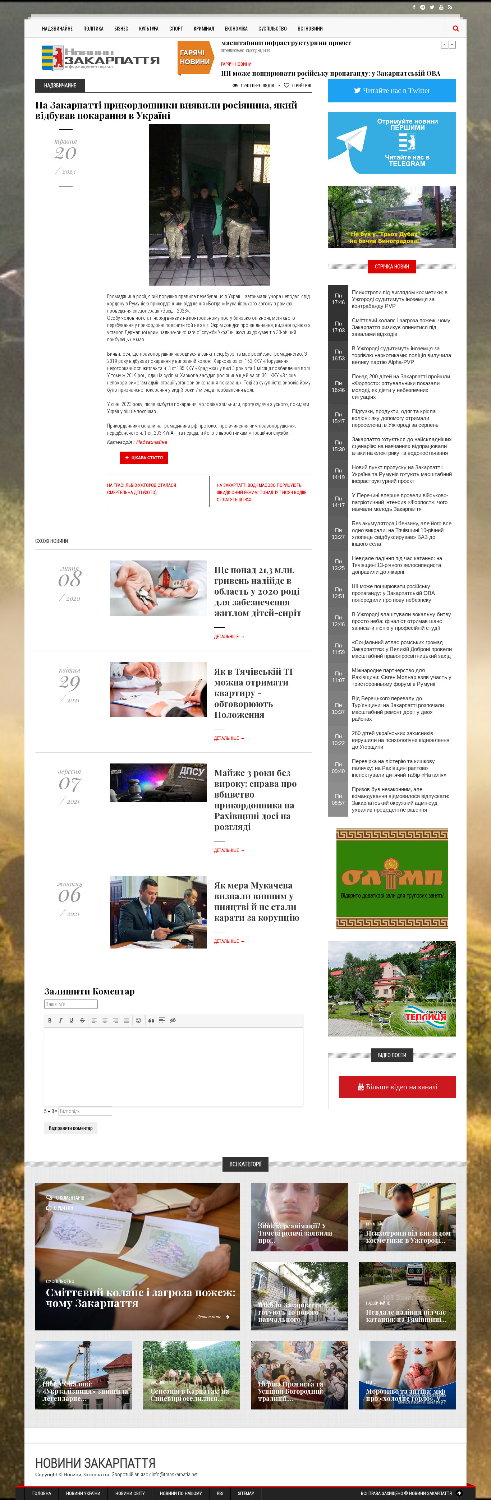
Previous (444, 44)
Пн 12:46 (338, 620)
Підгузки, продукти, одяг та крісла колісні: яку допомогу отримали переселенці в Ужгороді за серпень (395, 418)
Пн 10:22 (338, 739)
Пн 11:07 (338, 676)
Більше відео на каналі (401, 1086)
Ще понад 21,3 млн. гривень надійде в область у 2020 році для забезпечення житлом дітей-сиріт (258, 591)
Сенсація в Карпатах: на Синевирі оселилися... (189, 1395)
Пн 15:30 (338, 445)
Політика (93, 28)
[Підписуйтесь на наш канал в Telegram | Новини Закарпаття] (392, 142)
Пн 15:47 (338, 417)
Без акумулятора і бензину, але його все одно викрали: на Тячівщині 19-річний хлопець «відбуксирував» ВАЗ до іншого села (401, 533)
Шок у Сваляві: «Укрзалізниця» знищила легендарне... (85, 1391)
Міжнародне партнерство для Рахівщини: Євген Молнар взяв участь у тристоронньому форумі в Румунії (401, 677)
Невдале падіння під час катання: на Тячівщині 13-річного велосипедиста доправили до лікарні (397, 565)
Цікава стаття (146, 458)
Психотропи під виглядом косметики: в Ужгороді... (408, 1237)
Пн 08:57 (338, 799)
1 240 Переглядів (257, 85)
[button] (50, 1020)
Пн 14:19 (338, 473)
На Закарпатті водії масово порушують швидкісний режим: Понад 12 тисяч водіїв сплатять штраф (262, 492)
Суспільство (272, 28)
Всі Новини (310, 28)
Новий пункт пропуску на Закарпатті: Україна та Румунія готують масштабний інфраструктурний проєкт (402, 474)
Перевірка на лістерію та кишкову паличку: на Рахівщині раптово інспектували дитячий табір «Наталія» (399, 768)
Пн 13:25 (338, 564)
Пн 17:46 (338, 298)
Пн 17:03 (338, 326)
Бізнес (121, 28)
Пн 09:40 (338, 767)
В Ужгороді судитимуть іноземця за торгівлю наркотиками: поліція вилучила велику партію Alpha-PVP (401, 355)
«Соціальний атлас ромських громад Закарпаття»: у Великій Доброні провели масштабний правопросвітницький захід (402, 649)
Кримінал (204, 28)
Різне (370, 1382)
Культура (149, 28)
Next (452, 44)
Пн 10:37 (338, 708)
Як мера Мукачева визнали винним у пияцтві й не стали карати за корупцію (256, 901)
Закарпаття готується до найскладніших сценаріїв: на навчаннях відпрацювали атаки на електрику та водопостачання (402, 446)
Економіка (236, 28)
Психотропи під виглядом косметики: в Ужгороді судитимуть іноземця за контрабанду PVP (400, 299)
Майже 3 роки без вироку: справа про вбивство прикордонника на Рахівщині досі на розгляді (255, 799)
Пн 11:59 (338, 648)
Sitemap (246, 1493)
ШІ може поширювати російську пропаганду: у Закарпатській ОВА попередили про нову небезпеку (330, 58)
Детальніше (229, 636)
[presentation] (50, 1020)
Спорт (176, 28)
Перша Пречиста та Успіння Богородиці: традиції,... (290, 1391)
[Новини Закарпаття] (105, 58)
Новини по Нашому (181, 1493)
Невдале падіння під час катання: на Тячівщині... (406, 1316)
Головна (41, 1493)
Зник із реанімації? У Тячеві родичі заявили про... (295, 1233)
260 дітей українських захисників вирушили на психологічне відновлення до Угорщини (400, 740)
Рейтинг (302, 85)
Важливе (157, 1382)
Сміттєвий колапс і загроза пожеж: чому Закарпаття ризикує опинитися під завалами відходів (401, 327)
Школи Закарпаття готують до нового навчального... (290, 1312)
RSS (220, 1493)
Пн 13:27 (338, 533)
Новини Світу (130, 1493)
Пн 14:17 (338, 501)
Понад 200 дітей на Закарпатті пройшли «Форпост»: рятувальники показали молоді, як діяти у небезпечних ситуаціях (401, 386)
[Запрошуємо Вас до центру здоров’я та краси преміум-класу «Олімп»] (392, 878)
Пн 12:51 (338, 592)
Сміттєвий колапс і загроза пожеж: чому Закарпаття (140, 1297)
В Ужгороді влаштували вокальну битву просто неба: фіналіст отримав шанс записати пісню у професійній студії (401, 621)
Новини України (83, 1493)
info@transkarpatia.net (175, 1474)
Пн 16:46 (338, 386)
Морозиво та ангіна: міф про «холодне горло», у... (406, 1395)
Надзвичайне (57, 28)
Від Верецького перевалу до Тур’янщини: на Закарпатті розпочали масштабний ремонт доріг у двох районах (398, 708)
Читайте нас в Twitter (395, 90)
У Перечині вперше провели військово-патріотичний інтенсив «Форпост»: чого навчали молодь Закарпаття (400, 502)
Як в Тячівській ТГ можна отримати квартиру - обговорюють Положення (254, 692)
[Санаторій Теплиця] (392, 988)
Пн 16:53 (338, 355)
